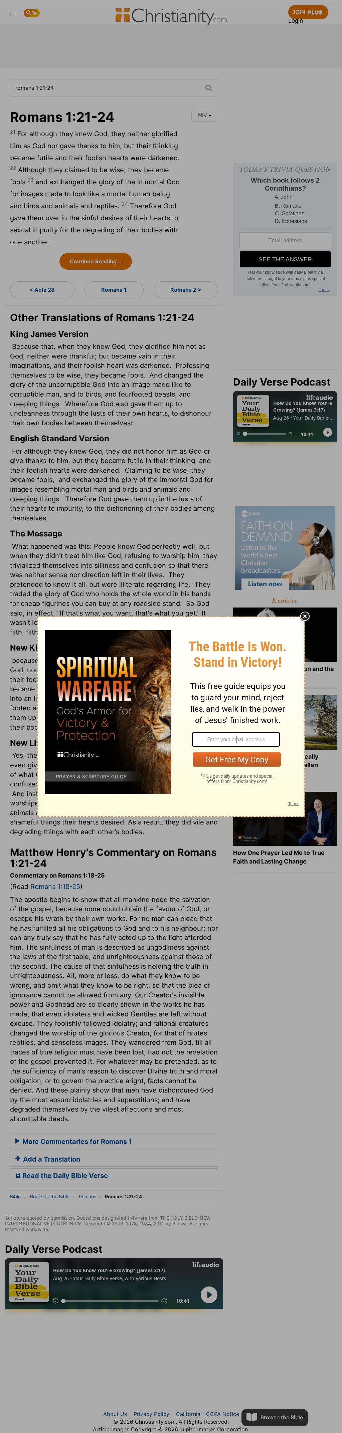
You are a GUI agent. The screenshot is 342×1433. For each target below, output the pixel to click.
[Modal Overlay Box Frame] (171, 717)
